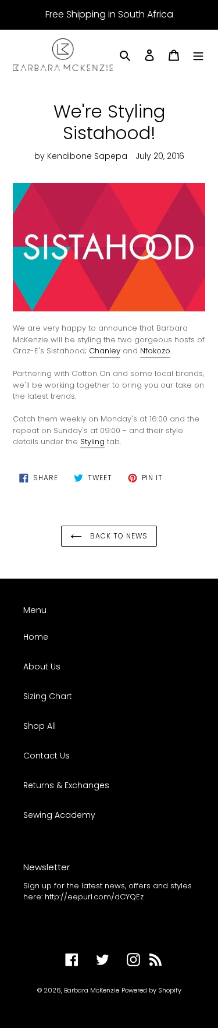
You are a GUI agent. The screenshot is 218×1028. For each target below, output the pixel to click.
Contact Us (46, 755)
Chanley (104, 350)
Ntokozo (155, 350)
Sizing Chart (47, 696)
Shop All (39, 726)
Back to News (117, 536)
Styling (92, 441)
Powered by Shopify (151, 990)
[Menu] (198, 54)
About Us (41, 666)
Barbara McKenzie (91, 990)
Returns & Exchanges (66, 785)
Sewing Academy (59, 815)
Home (35, 637)
